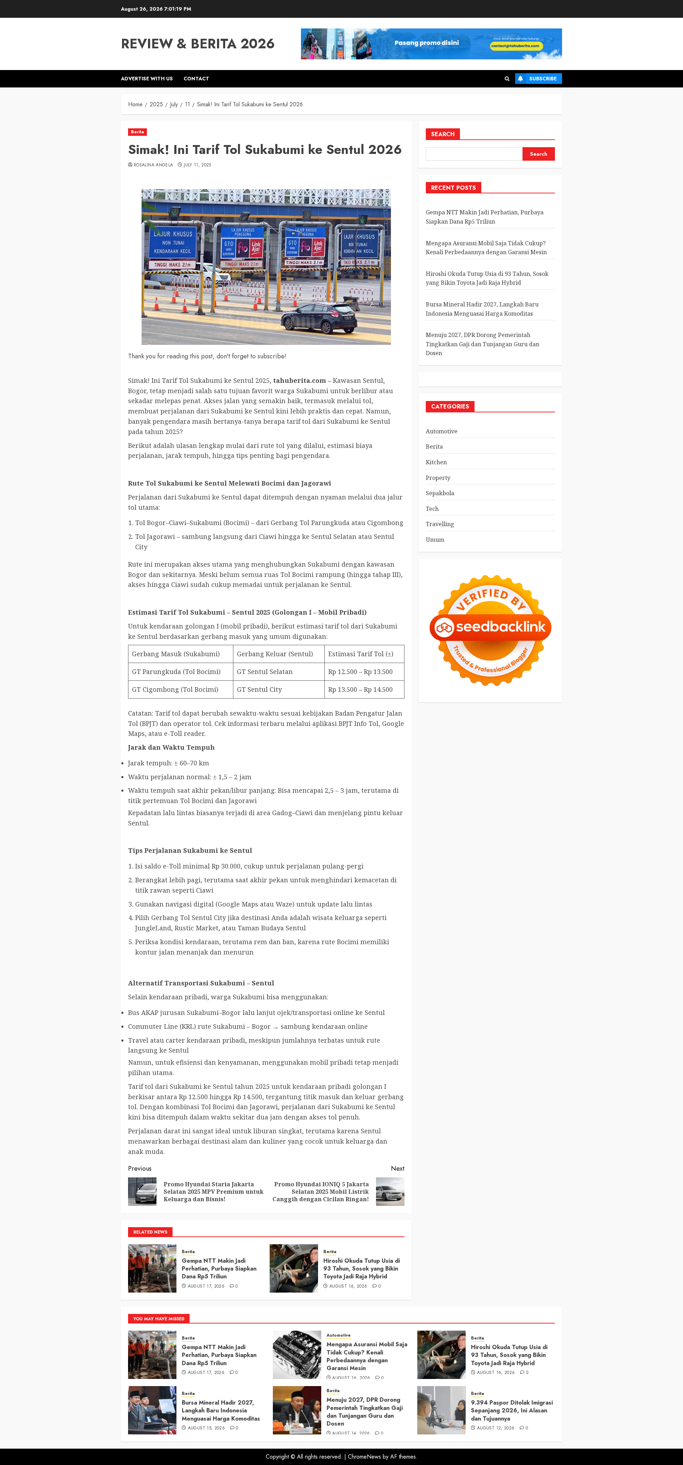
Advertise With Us (147, 78)
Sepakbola (440, 493)
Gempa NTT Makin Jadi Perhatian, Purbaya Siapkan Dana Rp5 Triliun (219, 1269)
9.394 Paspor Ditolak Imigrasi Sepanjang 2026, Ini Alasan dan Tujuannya (512, 1411)
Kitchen (436, 462)
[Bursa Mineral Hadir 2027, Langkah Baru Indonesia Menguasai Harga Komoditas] (152, 1410)
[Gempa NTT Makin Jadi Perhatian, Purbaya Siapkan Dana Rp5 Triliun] (152, 1268)
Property (438, 478)
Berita (137, 132)
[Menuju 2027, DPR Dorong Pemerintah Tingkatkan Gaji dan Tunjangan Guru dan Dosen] (297, 1410)
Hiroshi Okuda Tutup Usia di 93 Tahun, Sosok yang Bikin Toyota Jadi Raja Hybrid (361, 1269)
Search (443, 134)
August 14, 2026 (351, 1434)
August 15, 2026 (206, 1428)
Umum (435, 540)
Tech (432, 509)
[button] (507, 79)
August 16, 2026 (348, 1286)
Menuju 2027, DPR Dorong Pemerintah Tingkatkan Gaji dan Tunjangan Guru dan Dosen (482, 344)
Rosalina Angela (153, 165)
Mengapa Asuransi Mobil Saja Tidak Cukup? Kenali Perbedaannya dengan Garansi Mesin (367, 1356)
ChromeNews (364, 1457)
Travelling (440, 524)
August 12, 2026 (495, 1428)
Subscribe (543, 78)
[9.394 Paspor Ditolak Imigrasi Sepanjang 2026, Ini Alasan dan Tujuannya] (441, 1410)
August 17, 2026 (206, 1286)
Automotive (441, 431)
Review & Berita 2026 (198, 43)
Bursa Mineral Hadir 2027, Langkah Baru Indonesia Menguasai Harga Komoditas (221, 1411)
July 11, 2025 (197, 165)
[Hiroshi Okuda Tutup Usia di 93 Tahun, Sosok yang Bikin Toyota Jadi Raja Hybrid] (294, 1268)
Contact (196, 78)
